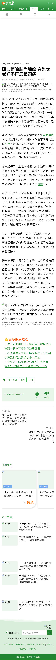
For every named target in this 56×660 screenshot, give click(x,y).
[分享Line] (21, 14)
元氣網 (10, 63)
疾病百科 (40, 644)
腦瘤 (40, 184)
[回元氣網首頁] (10, 3)
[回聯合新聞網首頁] (3, 3)
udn (3, 63)
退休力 (49, 644)
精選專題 (30, 644)
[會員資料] (48, 3)
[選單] (52, 3)
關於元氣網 (8, 644)
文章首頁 (23, 649)
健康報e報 (14, 632)
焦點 (4, 8)
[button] (52, 9)
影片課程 (7, 486)
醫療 (34, 8)
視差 (7, 144)
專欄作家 (33, 649)
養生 (12, 8)
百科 (42, 8)
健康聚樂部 (19, 644)
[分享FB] (7, 14)
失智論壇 (23, 8)
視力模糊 (48, 135)
